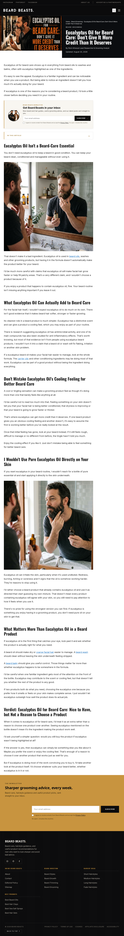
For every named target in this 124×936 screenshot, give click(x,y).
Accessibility (113, 926)
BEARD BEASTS (15, 841)
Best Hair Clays (11, 904)
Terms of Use (67, 926)
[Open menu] (119, 10)
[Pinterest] (13, 861)
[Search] (114, 10)
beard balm (12, 663)
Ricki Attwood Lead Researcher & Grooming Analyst (88, 48)
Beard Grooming (77, 21)
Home (68, 21)
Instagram (8, 2)
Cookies (79, 926)
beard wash (82, 652)
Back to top (13, 931)
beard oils (74, 256)
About (7, 874)
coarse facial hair (45, 652)
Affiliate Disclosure (94, 926)
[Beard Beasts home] (18, 10)
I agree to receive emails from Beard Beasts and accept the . (56, 122)
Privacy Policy (64, 122)
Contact (8, 878)
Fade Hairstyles (90, 887)
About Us (85, 2)
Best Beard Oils (11, 900)
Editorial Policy (11, 883)
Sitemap (8, 887)
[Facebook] (19, 861)
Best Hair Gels (11, 913)
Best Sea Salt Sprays (14, 908)
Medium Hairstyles (92, 878)
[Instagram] (7, 861)
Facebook (32, 2)
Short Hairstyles (91, 874)
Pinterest (20, 2)
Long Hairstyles (90, 883)
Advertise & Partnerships (108, 2)
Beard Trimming (51, 883)
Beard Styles (49, 874)
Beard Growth (50, 878)
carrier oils (23, 358)
